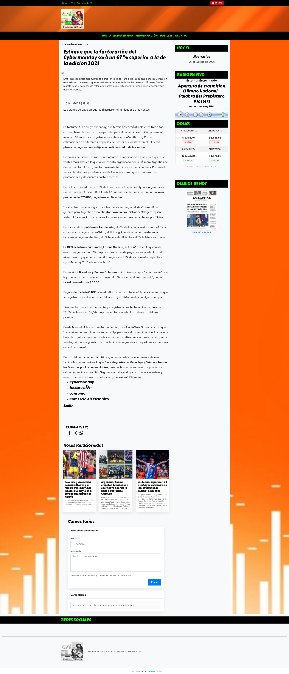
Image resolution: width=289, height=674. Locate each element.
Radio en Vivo (123, 36)
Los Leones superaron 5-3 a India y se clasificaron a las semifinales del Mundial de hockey (152, 486)
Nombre (74, 539)
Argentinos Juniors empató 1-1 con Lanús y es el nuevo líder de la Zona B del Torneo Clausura (114, 488)
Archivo (181, 36)
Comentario (75, 551)
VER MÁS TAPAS (201, 232)
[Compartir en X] (75, 433)
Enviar (154, 582)
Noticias (166, 36)
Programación (146, 36)
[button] (207, 3)
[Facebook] (226, 3)
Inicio (106, 36)
